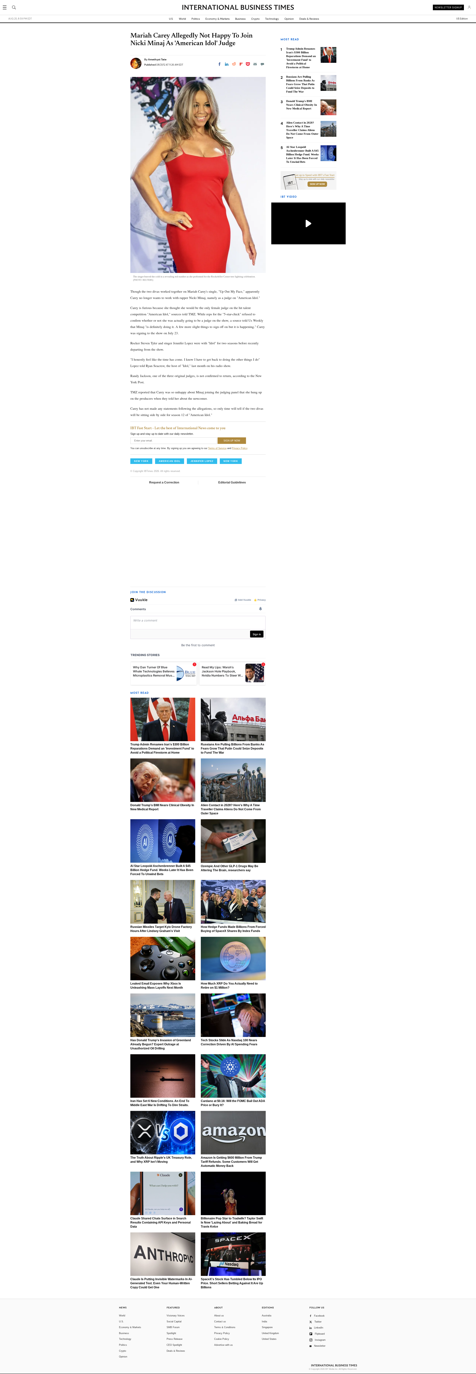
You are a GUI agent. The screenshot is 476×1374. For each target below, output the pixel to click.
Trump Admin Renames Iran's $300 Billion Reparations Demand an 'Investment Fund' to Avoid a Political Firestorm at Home (162, 748)
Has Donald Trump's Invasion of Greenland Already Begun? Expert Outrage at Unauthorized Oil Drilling (160, 1044)
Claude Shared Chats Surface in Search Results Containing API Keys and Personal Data (160, 1222)
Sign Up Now (317, 184)
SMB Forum (173, 1327)
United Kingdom (270, 1333)
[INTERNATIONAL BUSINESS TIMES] (238, 8)
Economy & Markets (217, 18)
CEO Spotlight (174, 1345)
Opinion (289, 18)
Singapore (267, 1327)
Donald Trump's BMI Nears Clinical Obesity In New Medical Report (301, 105)
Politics (196, 18)
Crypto (255, 18)
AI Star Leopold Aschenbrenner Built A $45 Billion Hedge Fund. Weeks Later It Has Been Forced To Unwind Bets (161, 870)
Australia (266, 1315)
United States (269, 1339)
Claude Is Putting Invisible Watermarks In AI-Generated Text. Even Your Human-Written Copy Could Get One (161, 1283)
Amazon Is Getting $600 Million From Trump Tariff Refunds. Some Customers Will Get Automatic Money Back (231, 1161)
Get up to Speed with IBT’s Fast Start (315, 175)
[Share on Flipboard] (241, 64)
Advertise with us (223, 1345)
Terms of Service (217, 448)
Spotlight (171, 1333)
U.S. (171, 18)
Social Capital (174, 1321)
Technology (272, 18)
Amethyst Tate (157, 59)
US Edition (462, 18)
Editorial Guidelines (232, 482)
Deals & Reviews (309, 18)
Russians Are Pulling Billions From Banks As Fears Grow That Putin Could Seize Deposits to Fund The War (232, 748)
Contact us (220, 1321)
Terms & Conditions (224, 1327)
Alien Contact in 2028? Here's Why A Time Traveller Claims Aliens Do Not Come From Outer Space (231, 809)
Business (240, 18)
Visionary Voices (176, 1315)
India (264, 1321)
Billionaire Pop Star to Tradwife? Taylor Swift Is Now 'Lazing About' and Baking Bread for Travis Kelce (232, 1222)
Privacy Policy (239, 448)
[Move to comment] (262, 64)
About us (219, 1315)
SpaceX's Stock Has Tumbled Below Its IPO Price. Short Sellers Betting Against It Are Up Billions (232, 1283)
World (182, 18)
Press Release (174, 1339)
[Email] (255, 64)
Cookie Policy (221, 1339)
